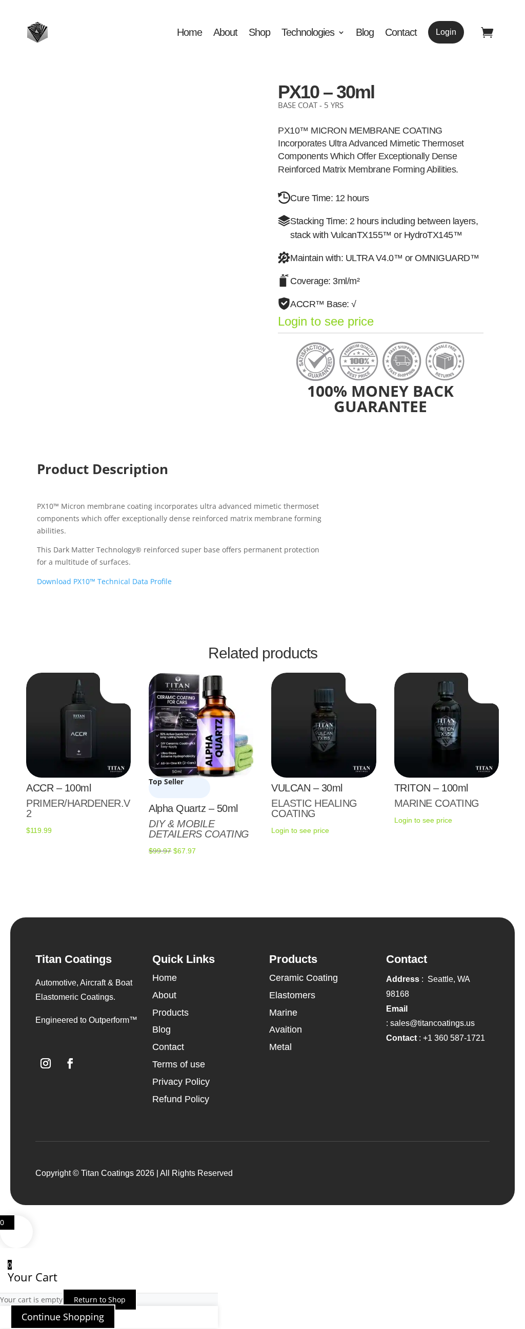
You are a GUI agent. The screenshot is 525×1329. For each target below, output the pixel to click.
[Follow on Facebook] (70, 1063)
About (225, 32)
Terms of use (178, 1064)
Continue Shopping (63, 1317)
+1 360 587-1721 (435, 1038)
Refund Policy (180, 1099)
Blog (365, 32)
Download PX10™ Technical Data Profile (104, 581)
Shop (259, 32)
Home (189, 32)
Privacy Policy (181, 1082)
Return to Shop (100, 1299)
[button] (86, 1020)
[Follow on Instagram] (45, 1063)
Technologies (307, 32)
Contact (401, 32)
